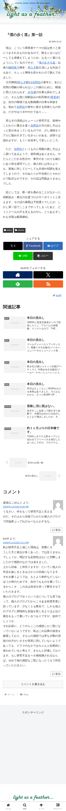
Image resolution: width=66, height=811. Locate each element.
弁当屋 (32, 92)
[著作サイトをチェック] (18, 274)
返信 (57, 529)
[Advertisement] (33, 747)
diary (9, 230)
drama (21, 230)
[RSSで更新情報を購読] (48, 284)
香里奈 (55, 97)
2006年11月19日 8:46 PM (16, 507)
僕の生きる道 (47, 62)
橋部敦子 (13, 67)
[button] (43, 256)
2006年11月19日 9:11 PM (16, 542)
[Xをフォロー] (48, 274)
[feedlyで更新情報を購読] (18, 284)
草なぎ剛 (33, 67)
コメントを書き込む (33, 684)
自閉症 (36, 82)
